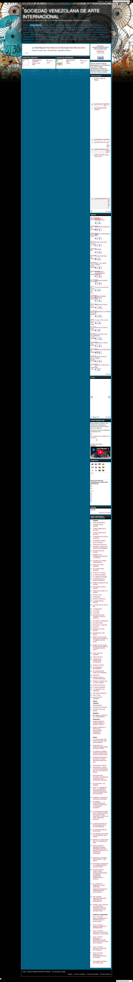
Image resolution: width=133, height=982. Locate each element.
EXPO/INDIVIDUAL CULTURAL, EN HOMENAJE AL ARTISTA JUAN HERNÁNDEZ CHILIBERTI (100, 778)
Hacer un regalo (50, 61)
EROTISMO (98, 249)
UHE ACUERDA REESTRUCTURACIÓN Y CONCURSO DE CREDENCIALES (100, 899)
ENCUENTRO (106, 104)
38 (97, 268)
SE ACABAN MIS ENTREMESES (97, 667)
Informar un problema (79, 974)
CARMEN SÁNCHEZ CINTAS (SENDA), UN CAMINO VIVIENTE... (99, 722)
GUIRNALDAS (96, 597)
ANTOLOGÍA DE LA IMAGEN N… (102, 312)
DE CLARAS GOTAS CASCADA (98, 569)
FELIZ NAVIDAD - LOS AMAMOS (99, 784)
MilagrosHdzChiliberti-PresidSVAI (41, 971)
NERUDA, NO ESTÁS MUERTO (98, 629)
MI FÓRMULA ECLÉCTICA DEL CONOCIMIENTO (100, 716)
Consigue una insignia (104, 512)
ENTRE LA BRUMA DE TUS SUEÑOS (100, 583)
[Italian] (92, 467)
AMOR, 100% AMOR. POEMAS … (100, 263)
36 (97, 253)
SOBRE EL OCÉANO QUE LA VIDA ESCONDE (100, 682)
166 (98, 308)
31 (97, 246)
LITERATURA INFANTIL (101, 280)
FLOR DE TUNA (97, 595)
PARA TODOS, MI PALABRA (98, 653)
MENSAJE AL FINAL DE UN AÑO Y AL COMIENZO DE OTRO (100, 841)
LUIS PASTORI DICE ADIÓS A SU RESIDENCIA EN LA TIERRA (100, 835)
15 (101, 239)
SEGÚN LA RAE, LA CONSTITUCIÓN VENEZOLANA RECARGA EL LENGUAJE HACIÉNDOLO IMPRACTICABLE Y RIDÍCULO (100, 874)
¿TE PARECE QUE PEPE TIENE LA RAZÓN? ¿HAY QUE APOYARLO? (100, 740)
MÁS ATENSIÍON (108, 150)
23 (97, 239)
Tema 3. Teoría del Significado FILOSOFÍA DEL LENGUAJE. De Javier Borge (100, 932)
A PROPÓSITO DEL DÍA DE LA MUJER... (100, 537)
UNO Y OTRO (96, 695)
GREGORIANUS (97, 705)
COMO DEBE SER (108, 144)
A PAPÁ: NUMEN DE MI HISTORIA (99, 529)
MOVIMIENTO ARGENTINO (102, 227)
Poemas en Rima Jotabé (101, 320)
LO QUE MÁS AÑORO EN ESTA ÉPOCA (100, 830)
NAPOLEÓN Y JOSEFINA (100, 625)
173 (98, 339)
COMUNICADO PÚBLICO (99, 765)
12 (97, 353)
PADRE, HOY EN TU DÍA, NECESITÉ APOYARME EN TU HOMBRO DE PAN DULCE (100, 639)
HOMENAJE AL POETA (101, 343)
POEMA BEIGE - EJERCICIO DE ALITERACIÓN (97, 660)
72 (97, 230)
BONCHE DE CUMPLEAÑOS (102, 349)
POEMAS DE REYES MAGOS (100, 357)
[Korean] (96, 470)
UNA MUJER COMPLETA (100, 693)
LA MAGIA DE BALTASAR (100, 707)
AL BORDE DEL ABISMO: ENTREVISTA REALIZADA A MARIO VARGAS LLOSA (100, 753)
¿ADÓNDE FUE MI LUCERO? (98, 525)
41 (101, 317)
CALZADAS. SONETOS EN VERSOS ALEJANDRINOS (100, 547)
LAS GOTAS (96, 611)
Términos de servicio (105, 974)
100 (98, 317)
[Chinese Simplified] (103, 470)
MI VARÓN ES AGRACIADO (100, 621)
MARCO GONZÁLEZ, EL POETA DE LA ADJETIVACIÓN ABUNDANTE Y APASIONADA (99, 730)
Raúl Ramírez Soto (77, 47)
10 (101, 230)
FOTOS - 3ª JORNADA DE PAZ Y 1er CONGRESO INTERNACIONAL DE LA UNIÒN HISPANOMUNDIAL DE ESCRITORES (100, 791)
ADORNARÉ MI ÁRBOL (99, 540)
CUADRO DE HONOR (96, 444)
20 (101, 277)
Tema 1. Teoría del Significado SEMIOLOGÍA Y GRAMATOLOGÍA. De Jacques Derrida (100, 919)
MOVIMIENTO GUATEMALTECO (99, 219)
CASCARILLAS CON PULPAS (98, 551)
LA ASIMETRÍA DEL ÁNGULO (98, 601)
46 (97, 346)
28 (101, 253)
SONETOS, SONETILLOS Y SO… (102, 365)
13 (97, 301)
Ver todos (107, 211)
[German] (99, 464)
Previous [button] (92, 397)
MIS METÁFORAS (98, 623)
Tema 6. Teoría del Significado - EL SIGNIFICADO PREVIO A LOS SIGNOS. (100, 955)
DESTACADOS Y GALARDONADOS (100, 272)
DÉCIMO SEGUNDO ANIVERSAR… (100, 297)
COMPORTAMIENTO (109, 203)
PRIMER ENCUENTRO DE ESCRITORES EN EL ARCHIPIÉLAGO (100, 890)
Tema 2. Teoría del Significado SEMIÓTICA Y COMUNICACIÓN (100, 926)
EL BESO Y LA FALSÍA (99, 573)
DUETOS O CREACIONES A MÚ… (102, 234)
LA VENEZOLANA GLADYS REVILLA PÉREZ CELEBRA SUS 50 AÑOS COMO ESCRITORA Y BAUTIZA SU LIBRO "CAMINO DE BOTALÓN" (100, 815)
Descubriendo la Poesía (101, 304)
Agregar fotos (95, 417)
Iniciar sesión (108, 1)
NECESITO (96, 627)
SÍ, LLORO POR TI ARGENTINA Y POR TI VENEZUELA (99, 885)
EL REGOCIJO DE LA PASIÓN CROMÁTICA (99, 579)
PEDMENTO (106, 139)
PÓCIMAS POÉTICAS (101, 256)
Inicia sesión (101, 53)
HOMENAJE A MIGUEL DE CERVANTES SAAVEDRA (100, 798)
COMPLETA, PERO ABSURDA (98, 565)
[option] (100, 397)
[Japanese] (92, 470)
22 (101, 284)
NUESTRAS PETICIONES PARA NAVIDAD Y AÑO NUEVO (100, 859)
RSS (91, 211)
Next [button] (109, 397)
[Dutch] (96, 467)
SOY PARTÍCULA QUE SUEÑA (99, 710)
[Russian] (99, 467)
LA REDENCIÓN (97, 609)
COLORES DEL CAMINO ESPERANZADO (99, 561)
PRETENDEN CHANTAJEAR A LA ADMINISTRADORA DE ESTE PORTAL (100, 865)
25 (97, 223)
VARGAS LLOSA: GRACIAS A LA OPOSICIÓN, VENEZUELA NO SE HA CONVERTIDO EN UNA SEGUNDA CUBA (100, 908)
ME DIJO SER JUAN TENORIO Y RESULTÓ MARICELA (99, 616)
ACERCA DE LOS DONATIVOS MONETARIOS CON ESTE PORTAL (100, 747)
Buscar (131, 1)
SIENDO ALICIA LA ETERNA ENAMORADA (99, 678)
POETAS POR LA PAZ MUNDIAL (101, 335)
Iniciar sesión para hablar (123, 981)
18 (101, 353)
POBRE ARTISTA (97, 657)
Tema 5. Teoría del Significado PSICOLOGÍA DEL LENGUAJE (99, 948)
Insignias (70, 974)
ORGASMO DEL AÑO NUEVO (99, 633)
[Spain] (103, 464)
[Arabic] (99, 470)
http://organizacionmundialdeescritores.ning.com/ (100, 436)
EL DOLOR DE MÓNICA (99, 575)
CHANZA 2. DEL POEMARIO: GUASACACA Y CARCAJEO (100, 556)
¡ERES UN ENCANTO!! (99, 522)
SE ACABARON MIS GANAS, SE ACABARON (99, 671)
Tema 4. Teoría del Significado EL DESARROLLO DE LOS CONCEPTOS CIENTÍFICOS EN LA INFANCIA (100, 940)
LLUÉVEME (96, 613)
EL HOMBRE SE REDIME (100, 577)
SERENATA (96, 675)
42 (101, 268)
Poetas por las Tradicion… (102, 327)
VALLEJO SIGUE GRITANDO (97, 698)
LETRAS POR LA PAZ (101, 242)
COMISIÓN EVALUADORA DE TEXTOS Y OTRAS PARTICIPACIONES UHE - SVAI (100, 759)
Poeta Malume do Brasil (55, 47)
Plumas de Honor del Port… (102, 287)
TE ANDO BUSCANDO (99, 687)
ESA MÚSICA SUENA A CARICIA (99, 587)
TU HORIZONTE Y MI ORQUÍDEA (99, 690)
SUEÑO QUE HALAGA (99, 685)
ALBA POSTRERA (98, 542)
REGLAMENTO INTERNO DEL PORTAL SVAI (100, 962)
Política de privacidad (92, 974)
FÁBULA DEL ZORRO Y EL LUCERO (100, 591)
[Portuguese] (103, 467)
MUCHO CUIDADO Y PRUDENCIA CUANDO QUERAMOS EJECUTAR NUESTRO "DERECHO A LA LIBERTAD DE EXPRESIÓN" (100, 849)
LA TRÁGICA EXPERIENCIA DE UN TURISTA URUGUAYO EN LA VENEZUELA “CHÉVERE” (100, 805)
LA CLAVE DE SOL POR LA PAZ (100, 605)
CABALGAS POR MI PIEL (100, 545)
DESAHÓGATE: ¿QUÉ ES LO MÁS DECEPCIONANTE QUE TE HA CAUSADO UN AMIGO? (100, 770)
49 (97, 362)
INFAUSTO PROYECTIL (99, 599)
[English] (92, 464)
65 (97, 277)
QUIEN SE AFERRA (98, 665)
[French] (96, 464)
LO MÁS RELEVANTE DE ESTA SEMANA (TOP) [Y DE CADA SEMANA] (100, 825)
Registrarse (101, 1)
